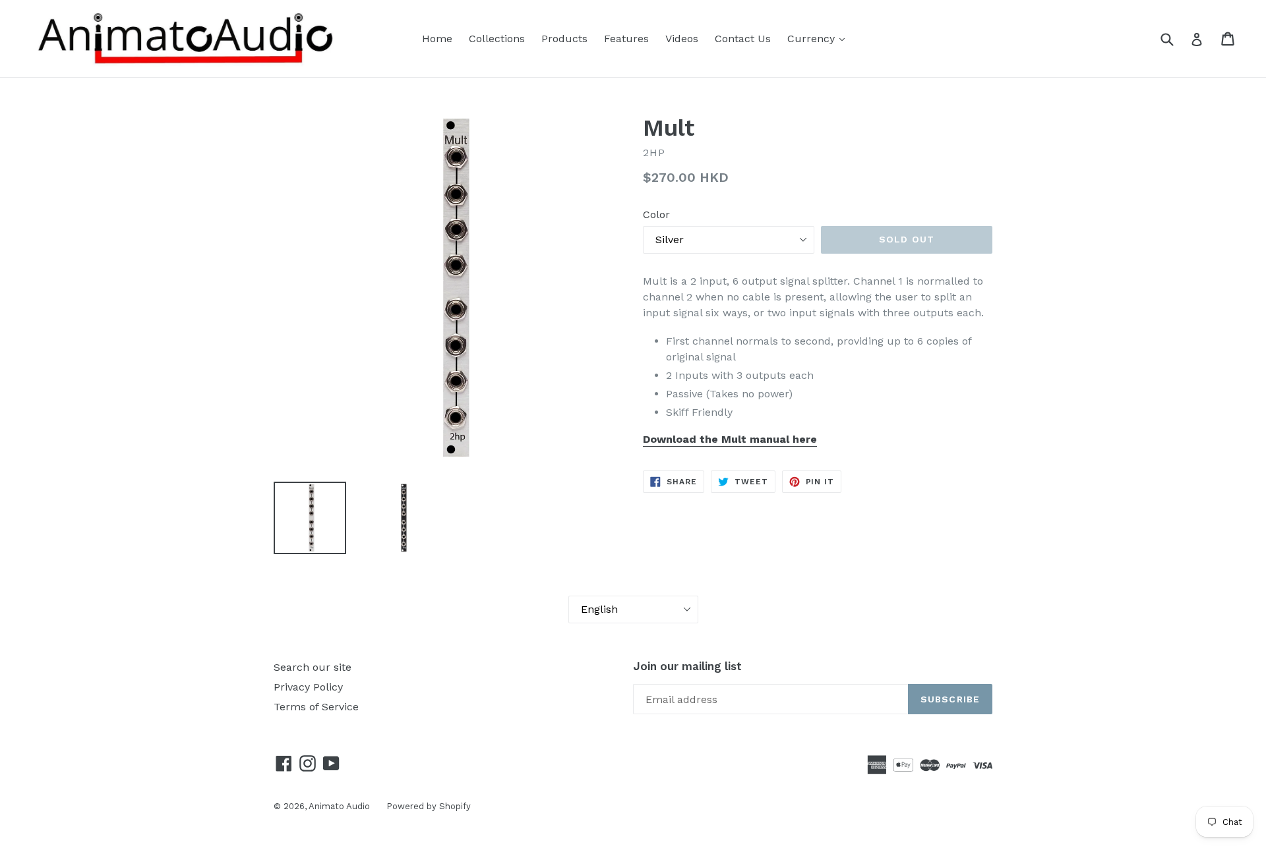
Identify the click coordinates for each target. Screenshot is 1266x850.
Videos (681, 38)
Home (437, 38)
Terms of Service (316, 706)
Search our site (312, 667)
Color (656, 214)
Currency (812, 38)
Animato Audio (339, 806)
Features (626, 38)
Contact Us (743, 38)
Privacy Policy (308, 687)
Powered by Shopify (428, 806)
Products (564, 38)
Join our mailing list (687, 666)
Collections (497, 38)
